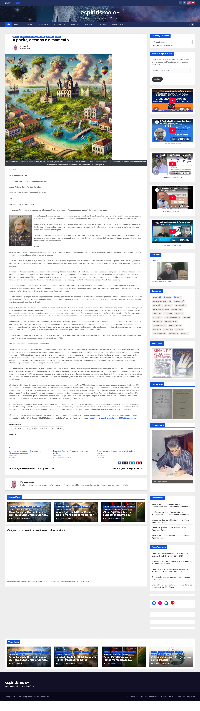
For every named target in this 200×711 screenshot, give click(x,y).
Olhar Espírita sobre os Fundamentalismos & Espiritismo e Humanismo (118, 515)
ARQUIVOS (43, 25)
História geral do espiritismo (126, 468)
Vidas (30, 509)
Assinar (157, 79)
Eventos (157, 313)
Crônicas (157, 305)
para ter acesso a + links (162, 282)
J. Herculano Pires (173, 317)
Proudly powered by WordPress (15, 696)
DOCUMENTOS (59, 25)
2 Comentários (112, 664)
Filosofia (12, 509)
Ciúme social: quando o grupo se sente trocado (171, 577)
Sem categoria (159, 333)
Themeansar (44, 696)
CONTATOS (103, 25)
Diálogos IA (77, 506)
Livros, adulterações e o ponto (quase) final (33, 468)
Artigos (15, 36)
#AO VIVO (89, 25)
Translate (169, 46)
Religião (157, 329)
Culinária (168, 305)
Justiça (59, 509)
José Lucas (156, 512)
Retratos (179, 329)
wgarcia (25, 46)
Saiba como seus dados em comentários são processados (66, 581)
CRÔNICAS (30, 25)
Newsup (35, 696)
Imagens (179, 313)
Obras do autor (159, 325)
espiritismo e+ (100, 12)
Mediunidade (171, 321)
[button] (189, 25)
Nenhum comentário (20, 664)
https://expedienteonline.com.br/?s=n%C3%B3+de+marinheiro (114, 418)
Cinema (167, 297)
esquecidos (117, 25)
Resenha (57, 36)
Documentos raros (161, 309)
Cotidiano (179, 301)
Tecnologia (67, 509)
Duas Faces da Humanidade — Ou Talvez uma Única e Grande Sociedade (27, 515)
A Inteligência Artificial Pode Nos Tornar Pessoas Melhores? (75, 513)
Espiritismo (40, 36)
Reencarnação (22, 509)
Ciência (178, 297)
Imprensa (157, 317)
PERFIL (17, 25)
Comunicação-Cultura (27, 36)
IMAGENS (75, 25)
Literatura (49, 36)
